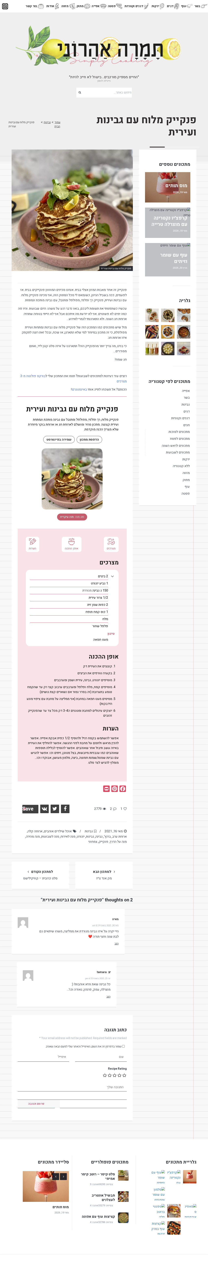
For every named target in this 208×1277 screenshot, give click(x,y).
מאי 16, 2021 (114, 831)
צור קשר (31, 6)
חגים (186, 425)
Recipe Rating (117, 1069)
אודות (50, 6)
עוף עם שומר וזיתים (173, 258)
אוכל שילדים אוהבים (58, 831)
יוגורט (80, 836)
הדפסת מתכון (89, 439)
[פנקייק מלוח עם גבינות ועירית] (72, 210)
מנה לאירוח (68, 836)
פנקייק (103, 841)
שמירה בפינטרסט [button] (59, 439)
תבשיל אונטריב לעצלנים (103, 1197)
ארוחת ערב (119, 836)
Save (28, 809)
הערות (32, 548)
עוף (183, 6)
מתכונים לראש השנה (176, 445)
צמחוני (92, 841)
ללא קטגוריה (181, 466)
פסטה (112, 6)
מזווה (65, 6)
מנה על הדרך (118, 841)
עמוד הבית (57, 124)
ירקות (155, 6)
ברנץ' (107, 836)
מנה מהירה (33, 836)
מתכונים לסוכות (179, 431)
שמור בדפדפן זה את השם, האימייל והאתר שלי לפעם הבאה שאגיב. (83, 1046)
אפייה (96, 6)
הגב (117, 944)
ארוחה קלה (35, 831)
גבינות (47, 122)
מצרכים (111, 548)
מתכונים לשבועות (178, 452)
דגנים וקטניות (134, 6)
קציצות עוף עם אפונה (98, 1216)
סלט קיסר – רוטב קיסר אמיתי (98, 1176)
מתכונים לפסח (180, 438)
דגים (170, 6)
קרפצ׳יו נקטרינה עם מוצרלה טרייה (169, 221)
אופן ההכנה (71, 548)
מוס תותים (176, 185)
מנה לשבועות (50, 836)
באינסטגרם (79, 389)
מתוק (80, 6)
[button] (112, 576)
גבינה (99, 836)
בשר (197, 6)
